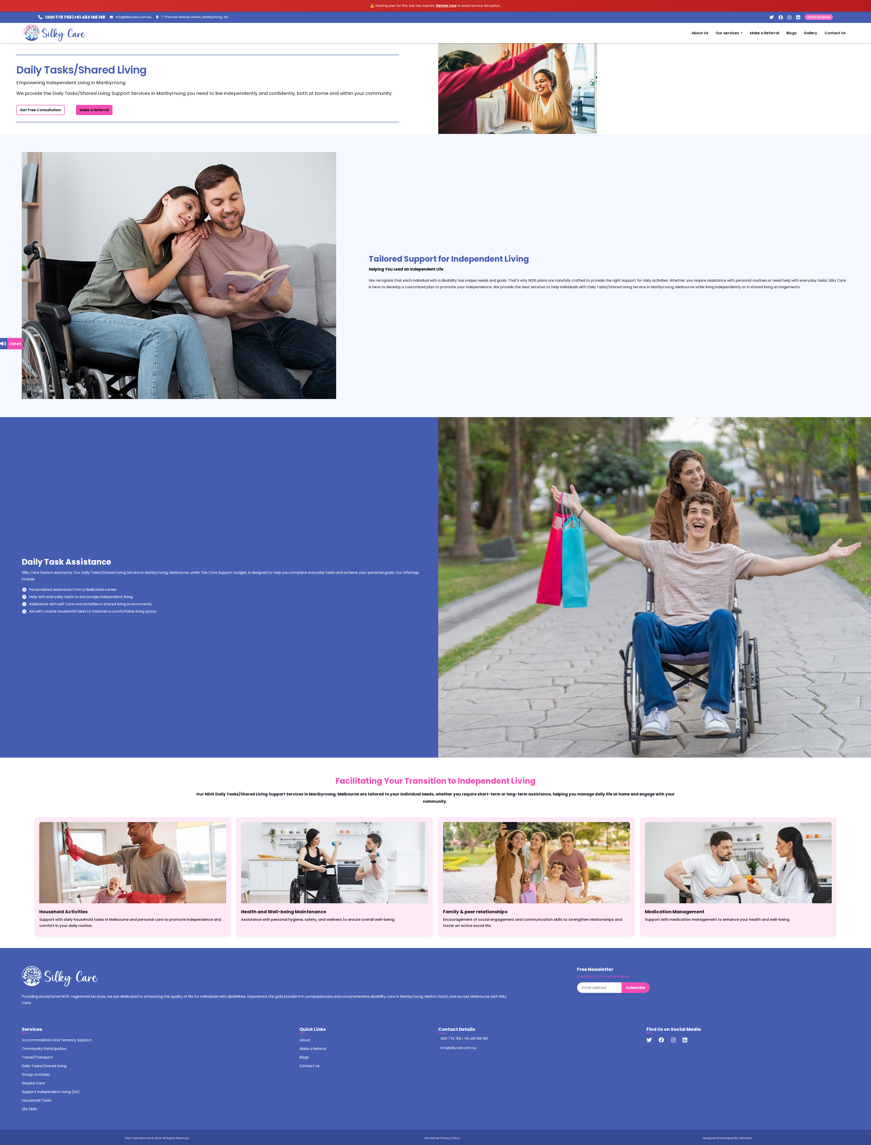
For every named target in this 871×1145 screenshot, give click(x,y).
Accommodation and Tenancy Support (57, 1040)
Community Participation (44, 1048)
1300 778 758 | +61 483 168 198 (75, 17)
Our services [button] (728, 32)
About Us (700, 32)
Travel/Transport (37, 1057)
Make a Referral (764, 32)
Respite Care (33, 1083)
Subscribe (635, 987)
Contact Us (835, 32)
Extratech (745, 1138)
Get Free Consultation (40, 110)
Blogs (791, 32)
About (304, 1040)
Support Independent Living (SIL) (51, 1091)
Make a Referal (312, 1048)
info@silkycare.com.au (134, 17)
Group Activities (36, 1074)
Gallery (810, 32)
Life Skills (29, 1109)
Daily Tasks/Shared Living (44, 1066)
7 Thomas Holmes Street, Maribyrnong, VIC (195, 17)
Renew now (446, 5)
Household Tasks (36, 1100)
